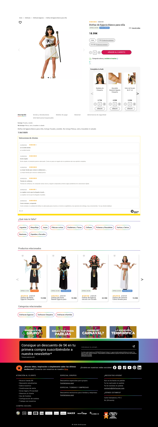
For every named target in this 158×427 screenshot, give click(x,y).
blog (66, 369)
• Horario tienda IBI (25, 381)
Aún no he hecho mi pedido (114, 381)
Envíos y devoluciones (41, 115)
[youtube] (129, 367)
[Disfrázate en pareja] (62, 337)
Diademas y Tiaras (74, 227)
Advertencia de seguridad (96, 115)
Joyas (45, 227)
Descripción (22, 115)
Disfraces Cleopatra (45, 314)
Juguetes (22, 227)
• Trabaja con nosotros (27, 401)
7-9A (106, 40)
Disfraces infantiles (64, 314)
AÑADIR (100, 109)
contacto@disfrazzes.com (114, 388)
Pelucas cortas (57, 227)
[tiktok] (124, 367)
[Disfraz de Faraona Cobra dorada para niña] (114, 256)
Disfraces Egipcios (26, 314)
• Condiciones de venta (27, 388)
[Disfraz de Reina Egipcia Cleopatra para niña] (22, 256)
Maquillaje (34, 227)
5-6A (92, 40)
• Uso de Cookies (24, 396)
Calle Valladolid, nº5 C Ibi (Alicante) (113, 399)
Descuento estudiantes (28, 383)
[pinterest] (134, 367)
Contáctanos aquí (67, 383)
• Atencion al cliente (26, 393)
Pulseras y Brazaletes (104, 227)
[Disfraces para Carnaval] (93, 337)
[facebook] (115, 367)
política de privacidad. (86, 355)
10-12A (99, 44)
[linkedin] (139, 367)
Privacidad (34, 391)
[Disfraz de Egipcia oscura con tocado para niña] (83, 256)
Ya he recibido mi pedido (113, 386)
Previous (91, 92)
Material (77, 115)
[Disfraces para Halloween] (123, 337)
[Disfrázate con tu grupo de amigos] (32, 337)
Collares (89, 227)
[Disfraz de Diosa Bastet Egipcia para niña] (53, 256)
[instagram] (119, 367)
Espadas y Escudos (38, 234)
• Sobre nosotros (24, 386)
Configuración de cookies (29, 399)
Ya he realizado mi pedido (114, 383)
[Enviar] (133, 346)
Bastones (22, 234)
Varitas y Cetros (123, 227)
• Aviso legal (23, 391)
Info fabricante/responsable (43, 118)
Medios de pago (61, 115)
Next (137, 92)
